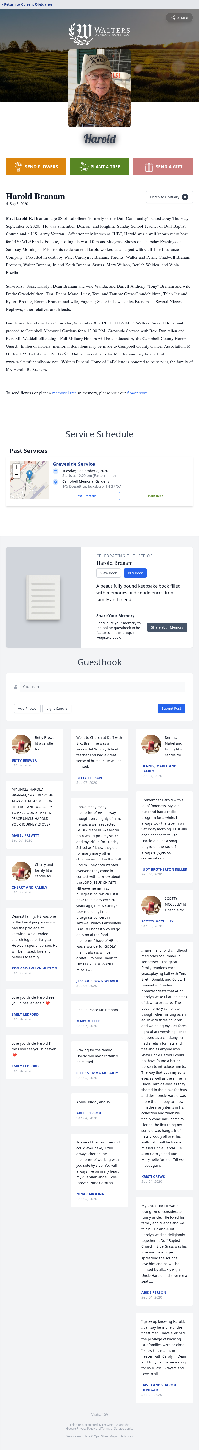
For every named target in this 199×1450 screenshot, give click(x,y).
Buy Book (135, 573)
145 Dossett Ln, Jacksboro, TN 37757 (91, 486)
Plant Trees (155, 496)
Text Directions (86, 496)
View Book (108, 573)
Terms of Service (112, 1428)
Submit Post (171, 708)
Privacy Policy (86, 1428)
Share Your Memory (167, 627)
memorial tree (64, 392)
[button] (29, 475)
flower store (137, 392)
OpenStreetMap (105, 1436)
